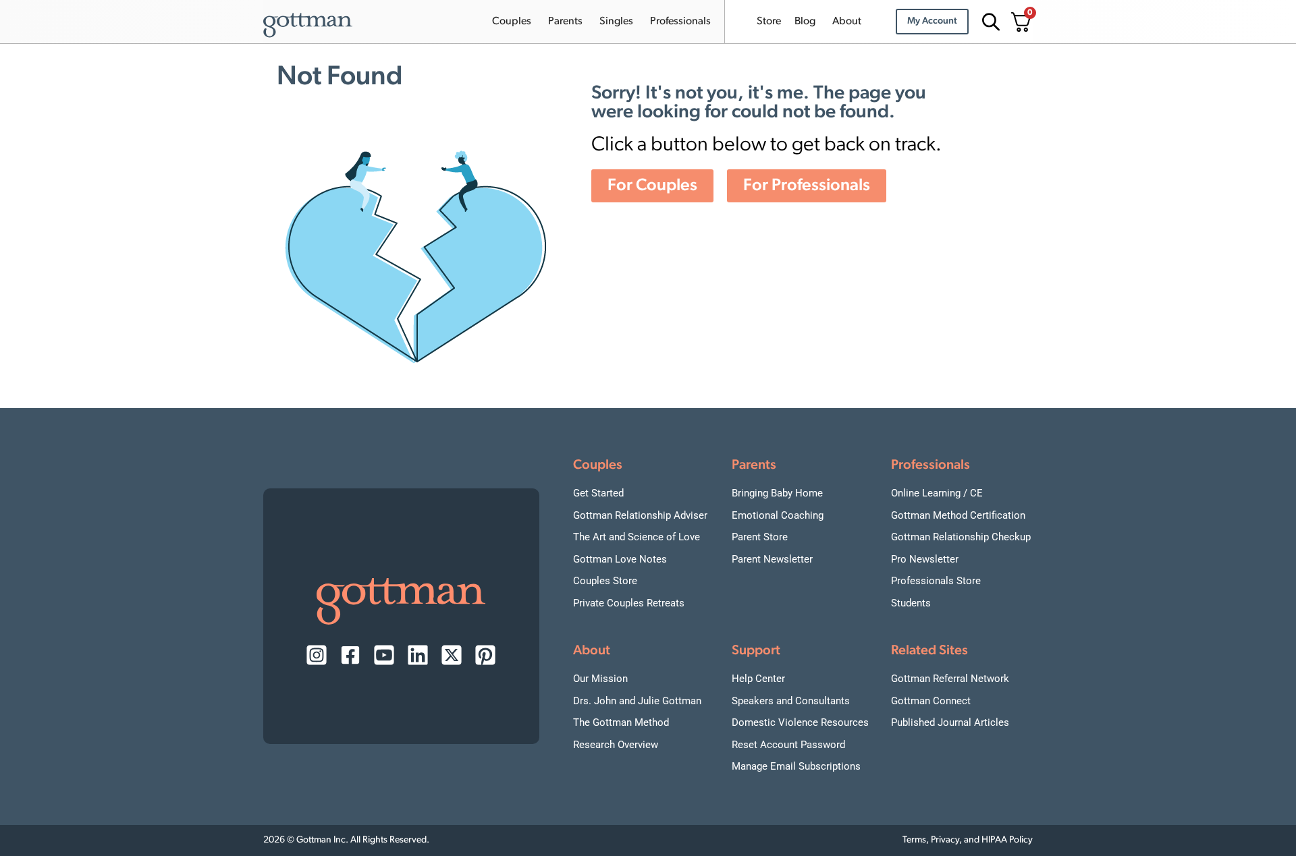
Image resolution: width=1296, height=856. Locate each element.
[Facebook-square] (350, 655)
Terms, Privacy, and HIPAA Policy (967, 840)
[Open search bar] (989, 22)
